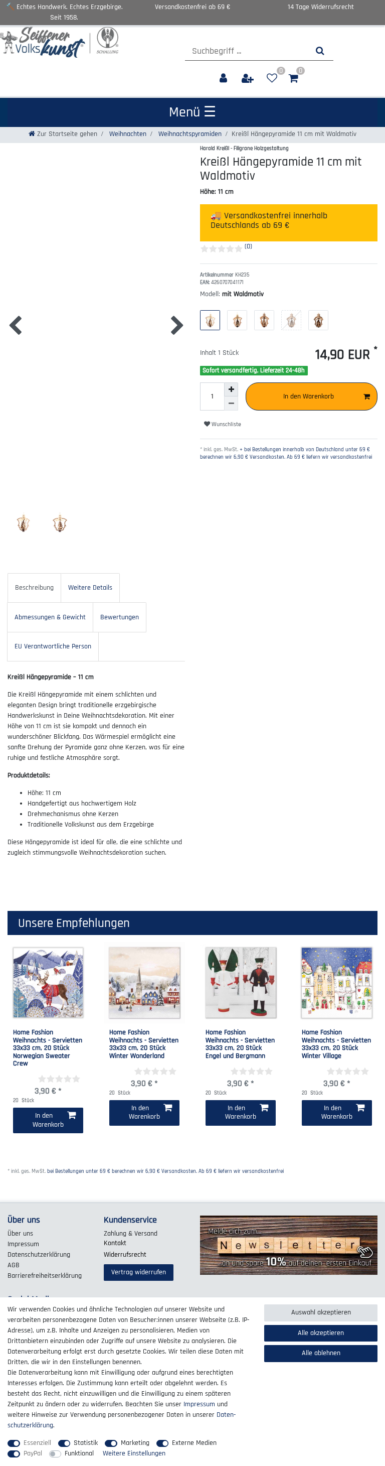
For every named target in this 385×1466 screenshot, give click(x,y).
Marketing (135, 1442)
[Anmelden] (224, 78)
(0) (248, 246)
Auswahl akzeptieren (321, 1312)
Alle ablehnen (321, 1353)
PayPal (33, 1453)
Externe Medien (194, 1442)
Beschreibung (34, 587)
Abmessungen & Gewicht (50, 617)
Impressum (23, 1244)
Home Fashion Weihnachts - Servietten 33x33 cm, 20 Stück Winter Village (336, 1044)
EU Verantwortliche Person (53, 646)
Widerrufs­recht (125, 1254)
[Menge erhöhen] (231, 389)
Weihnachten (126, 134)
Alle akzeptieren (321, 1333)
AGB (14, 1265)
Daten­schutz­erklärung (39, 1254)
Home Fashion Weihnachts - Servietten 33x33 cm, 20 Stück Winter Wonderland (143, 1044)
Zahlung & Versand (130, 1233)
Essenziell (37, 1442)
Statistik (86, 1442)
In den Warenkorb (308, 396)
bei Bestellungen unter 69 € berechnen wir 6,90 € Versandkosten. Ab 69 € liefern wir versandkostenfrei (165, 1171)
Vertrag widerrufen (138, 1272)
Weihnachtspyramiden (189, 134)
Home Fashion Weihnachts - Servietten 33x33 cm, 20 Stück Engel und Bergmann (240, 1044)
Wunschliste (225, 424)
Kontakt (115, 1243)
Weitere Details (90, 587)
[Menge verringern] (231, 403)
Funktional (79, 1453)
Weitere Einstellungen (134, 1453)
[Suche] (320, 51)
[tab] (34, 588)
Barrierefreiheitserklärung (45, 1275)
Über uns (20, 1233)
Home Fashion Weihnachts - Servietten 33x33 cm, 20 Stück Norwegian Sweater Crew (47, 1048)
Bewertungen (119, 617)
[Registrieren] (248, 78)
